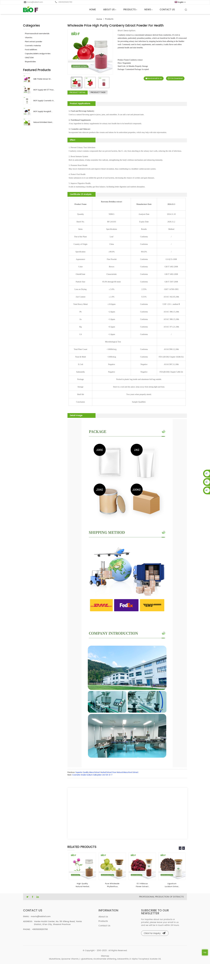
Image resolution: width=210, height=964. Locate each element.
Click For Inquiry (152, 933)
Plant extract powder (33, 41)
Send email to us (155, 78)
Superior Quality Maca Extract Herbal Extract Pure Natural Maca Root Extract (106, 772)
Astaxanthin (123, 958)
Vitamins (28, 37)
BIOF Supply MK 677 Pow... (44, 89)
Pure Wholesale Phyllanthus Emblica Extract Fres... (112, 885)
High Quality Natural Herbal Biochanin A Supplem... (82, 885)
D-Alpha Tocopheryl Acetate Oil (145, 958)
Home (92, 10)
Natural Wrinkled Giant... (43, 122)
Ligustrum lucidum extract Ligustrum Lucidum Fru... (172, 885)
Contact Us (167, 10)
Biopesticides (30, 61)
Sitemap (105, 956)
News (147, 10)
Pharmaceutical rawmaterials (37, 33)
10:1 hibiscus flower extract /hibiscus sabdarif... (142, 885)
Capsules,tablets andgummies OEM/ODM (37, 55)
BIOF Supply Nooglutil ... (42, 111)
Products (129, 10)
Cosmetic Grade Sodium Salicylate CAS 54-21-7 (92, 774)
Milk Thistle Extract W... (42, 79)
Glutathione (54, 958)
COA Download (176, 78)
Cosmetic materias (33, 45)
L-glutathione (85, 958)
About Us (109, 10)
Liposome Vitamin (70, 958)
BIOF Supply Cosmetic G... (44, 100)
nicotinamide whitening (104, 958)
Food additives (31, 49)
